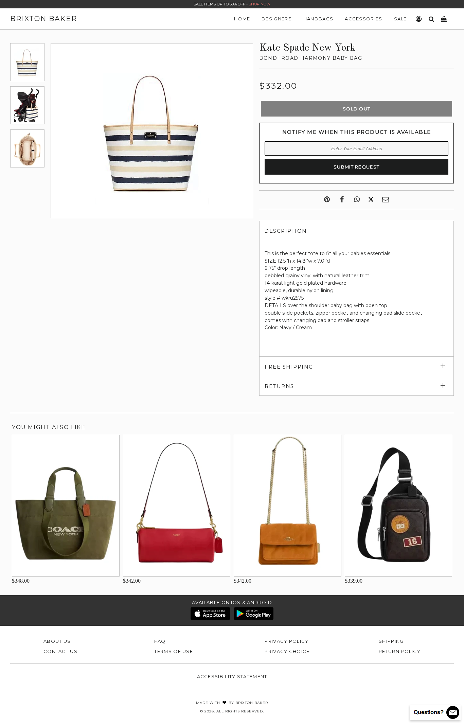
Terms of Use (173, 651)
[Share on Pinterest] (327, 200)
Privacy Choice (287, 651)
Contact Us (60, 651)
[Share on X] (371, 200)
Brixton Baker (43, 19)
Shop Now (259, 4)
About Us (57, 641)
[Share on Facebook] (342, 200)
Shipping (391, 641)
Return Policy (400, 651)
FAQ (159, 641)
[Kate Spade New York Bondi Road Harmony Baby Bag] (27, 62)
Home (242, 18)
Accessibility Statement (232, 676)
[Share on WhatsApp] (357, 200)
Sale (400, 18)
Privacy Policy (286, 641)
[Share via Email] (385, 200)
